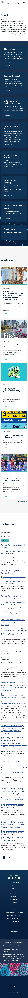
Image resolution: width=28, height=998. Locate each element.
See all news (20, 501)
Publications (14, 902)
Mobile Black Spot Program (14, 915)
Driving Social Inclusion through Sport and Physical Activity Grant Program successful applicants (13, 791)
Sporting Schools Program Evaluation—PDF (14, 768)
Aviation (14, 910)
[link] (14, 57)
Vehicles (14, 924)
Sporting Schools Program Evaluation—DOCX (14, 772)
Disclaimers (14, 983)
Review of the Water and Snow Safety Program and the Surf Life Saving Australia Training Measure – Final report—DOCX (12, 701)
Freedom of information (14, 894)
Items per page (5, 536)
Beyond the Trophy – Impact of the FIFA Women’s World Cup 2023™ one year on (13, 622)
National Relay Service (13, 918)
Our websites (14, 899)
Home (2, 7)
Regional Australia (14, 921)
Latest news (14, 896)
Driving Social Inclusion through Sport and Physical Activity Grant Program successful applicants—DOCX (12, 805)
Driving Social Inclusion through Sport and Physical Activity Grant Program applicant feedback (13, 824)
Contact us (14, 891)
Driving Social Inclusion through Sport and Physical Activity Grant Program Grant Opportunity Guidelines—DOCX (14, 745)
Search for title (5, 532)
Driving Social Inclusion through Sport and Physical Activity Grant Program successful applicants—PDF (12, 799)
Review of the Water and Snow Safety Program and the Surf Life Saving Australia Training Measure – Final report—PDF (12, 695)
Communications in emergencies (14, 912)
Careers (14, 888)
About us (14, 885)
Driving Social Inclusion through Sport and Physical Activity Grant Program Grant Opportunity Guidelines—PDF (14, 738)
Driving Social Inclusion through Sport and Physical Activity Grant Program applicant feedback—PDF (12, 832)
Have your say (14, 931)
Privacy (14, 986)
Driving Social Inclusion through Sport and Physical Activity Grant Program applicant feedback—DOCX (12, 838)
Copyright (14, 981)
